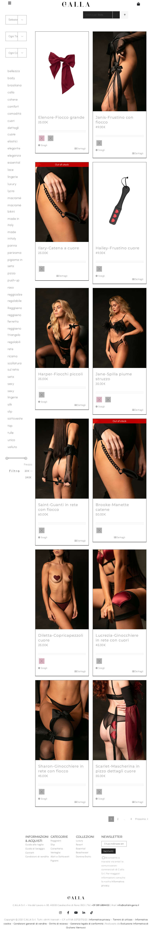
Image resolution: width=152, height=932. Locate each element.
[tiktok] (92, 913)
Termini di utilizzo (123, 919)
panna (12, 245)
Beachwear (82, 852)
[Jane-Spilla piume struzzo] (119, 328)
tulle (11, 432)
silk (10, 404)
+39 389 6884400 (101, 905)
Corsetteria (57, 848)
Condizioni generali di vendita (30, 923)
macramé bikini (14, 208)
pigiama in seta (15, 263)
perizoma (14, 252)
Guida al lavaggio (35, 848)
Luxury (79, 840)
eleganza (14, 155)
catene (13, 99)
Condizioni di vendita (37, 856)
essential (14, 162)
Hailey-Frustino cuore (117, 248)
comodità (14, 113)
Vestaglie (56, 852)
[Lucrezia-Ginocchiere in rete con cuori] (119, 589)
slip (10, 411)
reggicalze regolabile (15, 298)
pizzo (12, 273)
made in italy (13, 222)
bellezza (14, 71)
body (11, 78)
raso (11, 287)
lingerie (13, 177)
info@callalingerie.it (128, 905)
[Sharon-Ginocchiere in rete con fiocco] (62, 720)
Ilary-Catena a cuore (58, 248)
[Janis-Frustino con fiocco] (119, 71)
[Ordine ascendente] (124, 15)
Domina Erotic (83, 856)
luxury (12, 184)
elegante (14, 148)
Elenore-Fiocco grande (61, 117)
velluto (12, 447)
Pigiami (55, 860)
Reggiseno (15, 308)
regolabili (14, 342)
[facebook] (68, 913)
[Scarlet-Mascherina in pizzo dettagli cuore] (119, 720)
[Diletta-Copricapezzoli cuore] (62, 589)
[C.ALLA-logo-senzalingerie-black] (76, 3)
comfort (13, 106)
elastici (12, 141)
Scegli (44, 145)
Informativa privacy (99, 919)
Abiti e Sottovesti (60, 856)
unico (11, 440)
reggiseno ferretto (14, 318)
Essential (81, 848)
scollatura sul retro (15, 366)
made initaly (12, 235)
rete (10, 349)
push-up (14, 280)
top (10, 425)
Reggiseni (56, 840)
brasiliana (15, 85)
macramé (14, 198)
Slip (53, 844)
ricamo (12, 356)
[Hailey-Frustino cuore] (119, 202)
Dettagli (81, 148)
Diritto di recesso (58, 923)
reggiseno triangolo (14, 332)
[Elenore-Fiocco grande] (62, 71)
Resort (79, 844)
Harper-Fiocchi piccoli (60, 374)
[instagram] (60, 913)
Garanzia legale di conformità (86, 923)
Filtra (14, 471)
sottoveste (15, 418)
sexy (11, 384)
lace (11, 170)
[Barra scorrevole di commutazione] (7, 3)
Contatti (29, 852)
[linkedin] (84, 913)
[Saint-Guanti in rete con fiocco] (62, 459)
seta (11, 376)
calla (11, 92)
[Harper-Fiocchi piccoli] (62, 328)
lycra (11, 191)
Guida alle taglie (34, 844)
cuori (11, 121)
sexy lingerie (13, 394)
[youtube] (76, 913)
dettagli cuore (13, 131)
